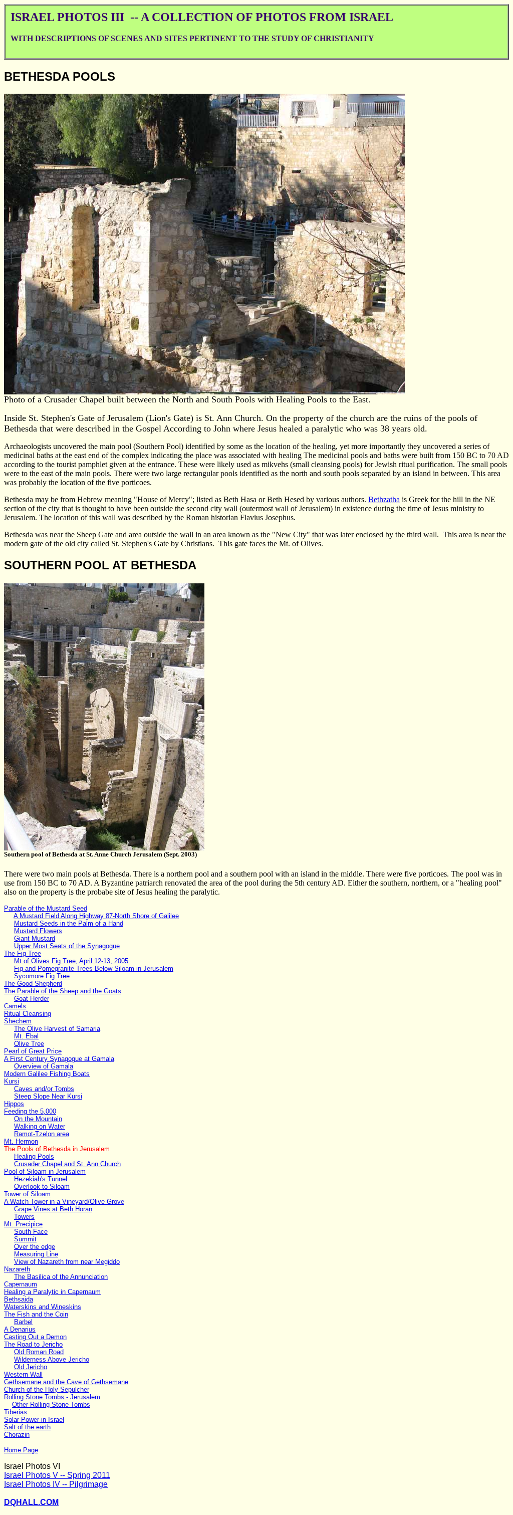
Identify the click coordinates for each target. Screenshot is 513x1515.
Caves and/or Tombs (44, 1089)
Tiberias (15, 1412)
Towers (24, 1216)
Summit (25, 1239)
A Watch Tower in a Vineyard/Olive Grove (64, 1201)
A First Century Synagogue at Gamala (59, 1058)
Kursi (11, 1081)
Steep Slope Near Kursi (48, 1096)
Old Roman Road (39, 1352)
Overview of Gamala (43, 1066)
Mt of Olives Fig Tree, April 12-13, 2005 (71, 961)
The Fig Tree (22, 953)
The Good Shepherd (33, 983)
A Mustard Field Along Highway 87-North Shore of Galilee (96, 916)
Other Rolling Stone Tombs (51, 1404)
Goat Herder (31, 998)
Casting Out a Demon (35, 1337)
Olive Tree (29, 1043)
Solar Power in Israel (34, 1419)
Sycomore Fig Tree (42, 976)
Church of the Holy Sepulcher (46, 1389)
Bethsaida (18, 1299)
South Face (31, 1231)
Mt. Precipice (23, 1224)
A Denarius (20, 1329)
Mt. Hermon (21, 1141)
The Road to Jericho (33, 1344)
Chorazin (17, 1434)
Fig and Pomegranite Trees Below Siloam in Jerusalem (93, 968)
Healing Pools (34, 1156)
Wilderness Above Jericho (51, 1359)
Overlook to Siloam (42, 1186)
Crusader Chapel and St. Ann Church (67, 1164)
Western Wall (23, 1374)
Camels (15, 1006)
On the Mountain (38, 1119)
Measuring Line (36, 1254)
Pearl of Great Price (33, 1051)
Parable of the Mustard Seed (45, 908)
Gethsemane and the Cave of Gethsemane (66, 1382)
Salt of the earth (27, 1427)
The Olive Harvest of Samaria (57, 1028)
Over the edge (34, 1246)
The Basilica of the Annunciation (61, 1276)
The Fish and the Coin (36, 1314)
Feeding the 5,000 (30, 1111)
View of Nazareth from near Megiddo (67, 1261)
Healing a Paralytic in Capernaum (52, 1291)
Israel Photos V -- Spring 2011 (57, 1475)
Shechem (18, 1021)
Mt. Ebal (26, 1036)
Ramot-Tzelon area (41, 1134)
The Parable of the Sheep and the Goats (62, 991)
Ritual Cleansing (27, 1013)
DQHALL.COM (31, 1502)
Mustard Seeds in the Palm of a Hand (68, 923)
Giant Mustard (34, 938)
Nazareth (17, 1269)
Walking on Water (39, 1126)
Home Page (21, 1450)
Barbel (23, 1322)
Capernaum (20, 1284)
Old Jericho (30, 1367)
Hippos (14, 1104)
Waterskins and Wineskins (42, 1307)
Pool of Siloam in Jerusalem (45, 1171)
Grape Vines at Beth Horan (53, 1209)
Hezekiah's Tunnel (40, 1179)
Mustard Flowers (38, 931)
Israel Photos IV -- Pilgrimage (56, 1484)
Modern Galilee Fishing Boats (47, 1073)
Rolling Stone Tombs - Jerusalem (52, 1397)
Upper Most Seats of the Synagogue (67, 946)
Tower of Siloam (27, 1194)
